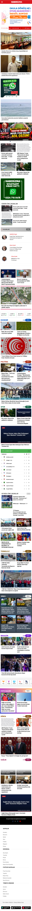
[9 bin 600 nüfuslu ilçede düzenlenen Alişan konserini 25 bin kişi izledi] (16, 663)
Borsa (4, 859)
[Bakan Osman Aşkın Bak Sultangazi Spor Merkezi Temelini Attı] (16, 434)
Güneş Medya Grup (19, 902)
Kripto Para (5, 875)
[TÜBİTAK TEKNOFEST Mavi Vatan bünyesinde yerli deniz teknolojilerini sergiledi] (16, 579)
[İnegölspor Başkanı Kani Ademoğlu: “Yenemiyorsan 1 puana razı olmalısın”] (6, 500)
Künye (4, 857)
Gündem (5, 832)
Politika (4, 841)
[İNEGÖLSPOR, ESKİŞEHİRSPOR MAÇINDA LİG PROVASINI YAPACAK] (8, 536)
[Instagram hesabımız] (17, 821)
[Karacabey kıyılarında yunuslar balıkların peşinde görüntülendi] (16, 108)
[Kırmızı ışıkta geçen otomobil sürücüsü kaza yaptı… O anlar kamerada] (6, 211)
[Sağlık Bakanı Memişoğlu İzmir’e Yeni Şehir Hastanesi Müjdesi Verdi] (16, 803)
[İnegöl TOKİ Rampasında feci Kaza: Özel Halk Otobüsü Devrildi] (8, 619)
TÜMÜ (28, 229)
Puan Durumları (6, 871)
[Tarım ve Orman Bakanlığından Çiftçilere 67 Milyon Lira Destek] (23, 326)
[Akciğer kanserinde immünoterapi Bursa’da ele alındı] (23, 779)
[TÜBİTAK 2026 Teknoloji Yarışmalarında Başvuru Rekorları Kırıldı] (8, 557)
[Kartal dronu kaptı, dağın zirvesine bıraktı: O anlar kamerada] (23, 697)
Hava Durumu (6, 880)
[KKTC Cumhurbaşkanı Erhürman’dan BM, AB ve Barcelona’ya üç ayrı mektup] (23, 722)
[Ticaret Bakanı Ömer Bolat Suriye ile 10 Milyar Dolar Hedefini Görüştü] (16, 346)
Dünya (4, 846)
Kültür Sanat (6, 893)
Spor (4, 839)
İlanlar (4, 837)
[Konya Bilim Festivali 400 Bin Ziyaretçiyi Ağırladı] (23, 557)
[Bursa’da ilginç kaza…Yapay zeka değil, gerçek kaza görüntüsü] (23, 619)
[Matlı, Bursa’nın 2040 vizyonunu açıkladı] (8, 326)
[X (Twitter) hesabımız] (15, 821)
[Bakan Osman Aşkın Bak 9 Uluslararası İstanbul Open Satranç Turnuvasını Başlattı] (23, 413)
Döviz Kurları (6, 862)
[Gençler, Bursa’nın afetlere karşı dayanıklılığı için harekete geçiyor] (16, 41)
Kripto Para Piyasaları (8, 864)
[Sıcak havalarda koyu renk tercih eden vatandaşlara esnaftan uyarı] (23, 641)
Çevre (4, 889)
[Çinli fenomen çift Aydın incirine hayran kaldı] (8, 641)
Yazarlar (5, 855)
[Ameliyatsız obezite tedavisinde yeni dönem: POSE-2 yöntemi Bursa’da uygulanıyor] (16, 63)
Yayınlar (5, 873)
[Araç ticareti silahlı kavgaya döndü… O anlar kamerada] (6, 225)
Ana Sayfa (5, 852)
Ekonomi (5, 834)
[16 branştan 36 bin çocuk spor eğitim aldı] (8, 522)
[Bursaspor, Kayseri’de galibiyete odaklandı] (8, 413)
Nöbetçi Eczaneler (7, 878)
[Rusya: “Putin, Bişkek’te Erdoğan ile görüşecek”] (16, 745)
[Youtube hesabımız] (20, 821)
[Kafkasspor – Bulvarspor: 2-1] (6, 507)
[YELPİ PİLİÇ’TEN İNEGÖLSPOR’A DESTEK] (23, 522)
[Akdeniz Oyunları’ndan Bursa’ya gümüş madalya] (23, 536)
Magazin (5, 844)
